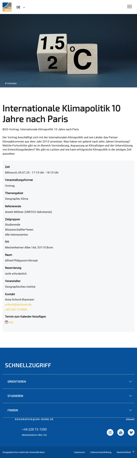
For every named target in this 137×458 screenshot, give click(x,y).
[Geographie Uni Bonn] (7, 7)
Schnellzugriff (28, 365)
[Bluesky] (131, 433)
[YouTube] (120, 433)
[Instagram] (110, 433)
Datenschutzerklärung (100, 452)
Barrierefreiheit (124, 452)
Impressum (79, 452)
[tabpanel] (68, 50)
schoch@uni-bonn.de (18, 304)
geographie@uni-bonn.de (34, 419)
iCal (11, 322)
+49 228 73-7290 (34, 429)
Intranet (130, 419)
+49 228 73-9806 (16, 309)
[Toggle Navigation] (129, 6)
